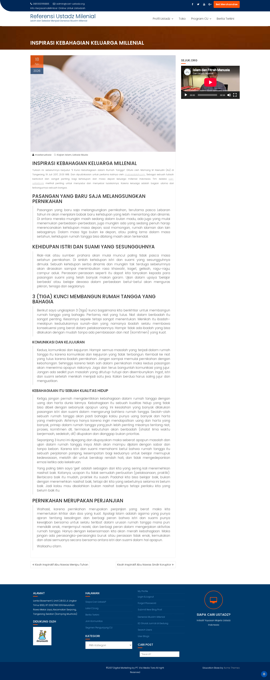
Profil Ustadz (161, 19)
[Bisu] (229, 95)
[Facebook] (192, 4)
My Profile (143, 591)
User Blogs (143, 636)
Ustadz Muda (80, 155)
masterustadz (43, 155)
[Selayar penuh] (235, 95)
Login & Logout (146, 596)
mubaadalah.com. (135, 174)
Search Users (145, 629)
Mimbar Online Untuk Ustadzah (66, 8)
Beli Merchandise (226, 4)
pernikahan (47, 500)
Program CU (199, 19)
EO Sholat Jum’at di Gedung (153, 623)
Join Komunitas (94, 621)
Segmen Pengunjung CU (98, 627)
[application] (210, 82)
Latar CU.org (91, 608)
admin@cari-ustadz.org (70, 4)
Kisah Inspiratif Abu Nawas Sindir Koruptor (144, 564)
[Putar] (186, 95)
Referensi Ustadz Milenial (63, 16)
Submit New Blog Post (150, 609)
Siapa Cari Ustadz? (95, 601)
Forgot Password (147, 603)
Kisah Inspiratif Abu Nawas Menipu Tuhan (61, 564)
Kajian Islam (64, 155)
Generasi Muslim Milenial (151, 616)
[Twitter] (198, 4)
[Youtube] (204, 4)
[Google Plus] (210, 4)
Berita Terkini (225, 19)
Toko (182, 19)
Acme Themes (232, 667)
